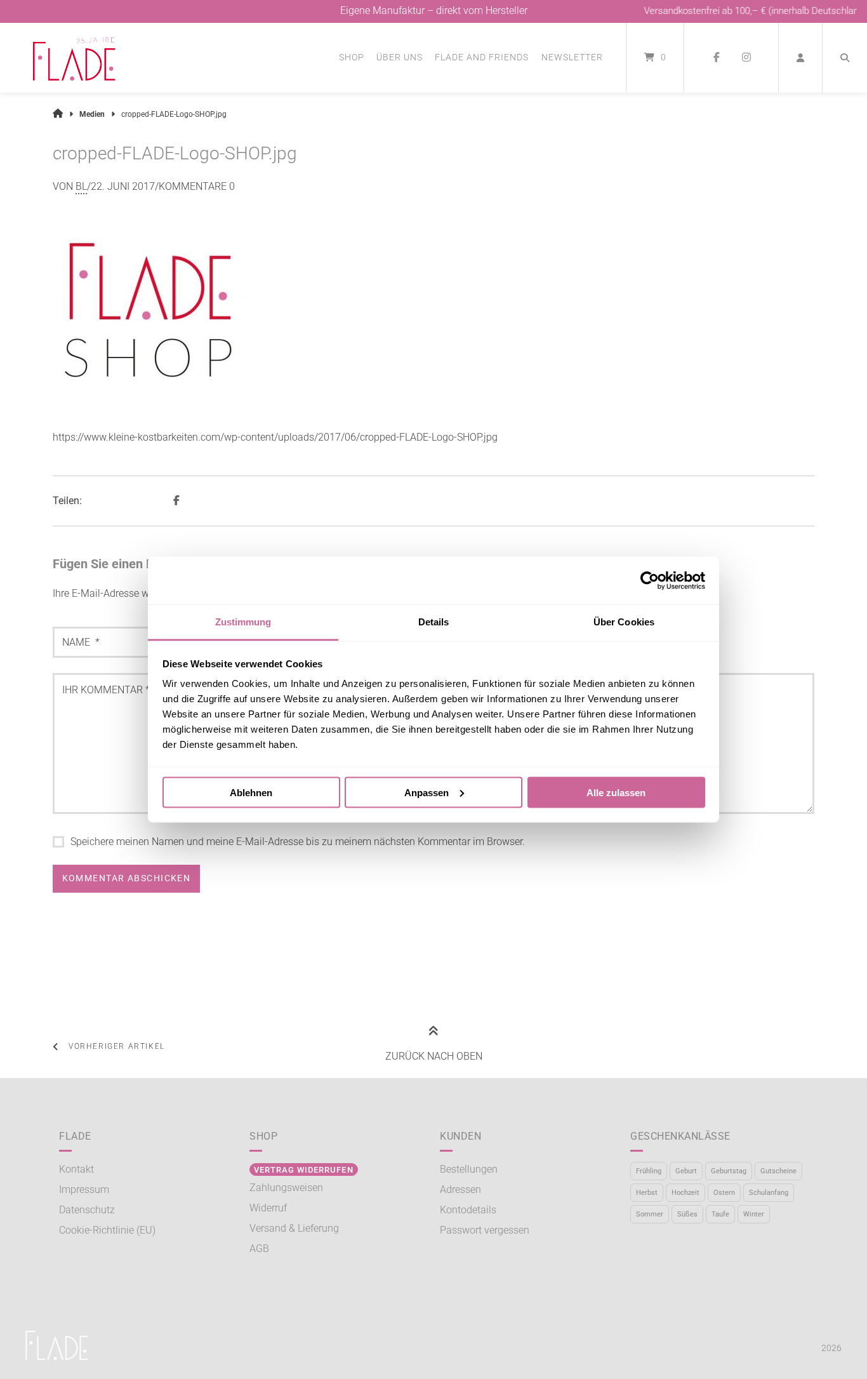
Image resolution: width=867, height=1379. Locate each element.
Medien (92, 114)
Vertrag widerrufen (303, 1170)
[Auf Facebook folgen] (716, 57)
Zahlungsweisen (286, 1188)
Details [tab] (433, 621)
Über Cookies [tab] (623, 621)
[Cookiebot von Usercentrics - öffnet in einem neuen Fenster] (649, 580)
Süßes (687, 1214)
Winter (753, 1214)
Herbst (647, 1193)
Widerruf (268, 1208)
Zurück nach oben (433, 1056)
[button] (178, 500)
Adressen (460, 1189)
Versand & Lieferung (294, 1228)
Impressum (84, 1189)
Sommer (649, 1214)
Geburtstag (728, 1171)
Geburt (686, 1171)
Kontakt (76, 1169)
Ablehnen (251, 792)
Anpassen (426, 792)
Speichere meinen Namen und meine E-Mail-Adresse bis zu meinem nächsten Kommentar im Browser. (297, 842)
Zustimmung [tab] (243, 621)
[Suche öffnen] (845, 58)
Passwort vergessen (484, 1230)
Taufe (720, 1214)
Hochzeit (685, 1193)
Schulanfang (768, 1193)
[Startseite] (74, 58)
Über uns (399, 57)
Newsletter (572, 57)
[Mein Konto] (800, 58)
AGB (259, 1248)
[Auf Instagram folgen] (746, 57)
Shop (351, 57)
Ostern (724, 1193)
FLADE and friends (482, 57)
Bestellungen (469, 1169)
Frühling (648, 1171)
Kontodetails (468, 1210)
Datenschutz (87, 1210)
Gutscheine (778, 1171)
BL (81, 186)
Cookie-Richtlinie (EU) (107, 1230)
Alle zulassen (615, 792)
